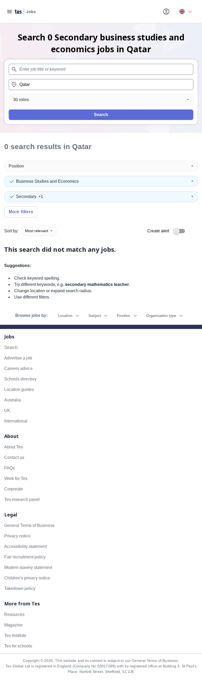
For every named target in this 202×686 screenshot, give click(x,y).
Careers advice (18, 368)
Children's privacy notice (27, 578)
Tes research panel (22, 499)
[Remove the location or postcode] (187, 84)
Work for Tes (15, 478)
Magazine (13, 625)
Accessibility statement (25, 546)
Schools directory (20, 379)
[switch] (180, 231)
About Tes (13, 447)
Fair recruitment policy (25, 557)
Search (101, 114)
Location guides (19, 389)
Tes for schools (18, 646)
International (15, 421)
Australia (12, 400)
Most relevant (36, 231)
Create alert (158, 231)
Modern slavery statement (28, 567)
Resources (14, 614)
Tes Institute (15, 635)
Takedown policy (20, 588)
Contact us (14, 457)
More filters (21, 212)
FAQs (9, 468)
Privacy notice (17, 536)
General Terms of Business (29, 525)
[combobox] (101, 69)
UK (7, 410)
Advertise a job (18, 358)
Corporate (13, 489)
